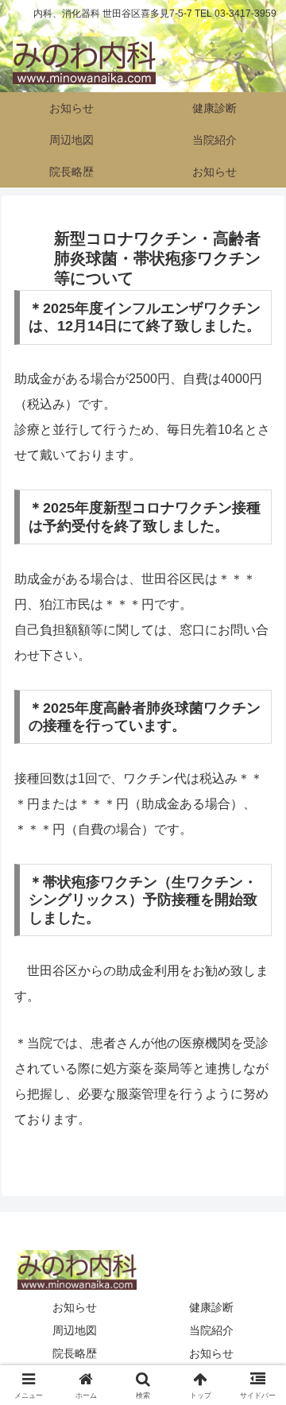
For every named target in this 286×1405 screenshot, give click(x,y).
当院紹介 (211, 1330)
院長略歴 (74, 1353)
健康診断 (211, 1307)
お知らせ (74, 1307)
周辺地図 (74, 1330)
